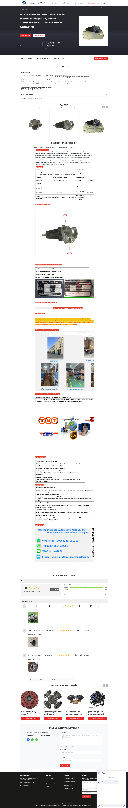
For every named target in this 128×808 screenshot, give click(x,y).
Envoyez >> (86, 796)
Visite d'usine (49, 781)
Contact (47, 786)
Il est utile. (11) (95, 606)
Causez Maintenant (26, 35)
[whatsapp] (32, 739)
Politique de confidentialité (69, 803)
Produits (26, 8)
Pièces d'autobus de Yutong (36, 679)
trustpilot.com (84, 606)
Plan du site (56, 803)
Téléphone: (63, 757)
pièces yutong (68, 679)
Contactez (65, 765)
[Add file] (99, 805)
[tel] (40, 739)
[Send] (124, 805)
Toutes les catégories (68, 788)
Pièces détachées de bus (36, 8)
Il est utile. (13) (88, 630)
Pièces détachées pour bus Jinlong (69, 782)
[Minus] (124, 773)
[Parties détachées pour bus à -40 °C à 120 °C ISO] (97, 699)
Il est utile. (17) (86, 655)
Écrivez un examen (54, 589)
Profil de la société (49, 778)
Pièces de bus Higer (68, 785)
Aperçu (21, 8)
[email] (28, 739)
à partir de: (64, 749)
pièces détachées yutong (54, 679)
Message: (63, 732)
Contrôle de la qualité (50, 783)
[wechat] (36, 739)
